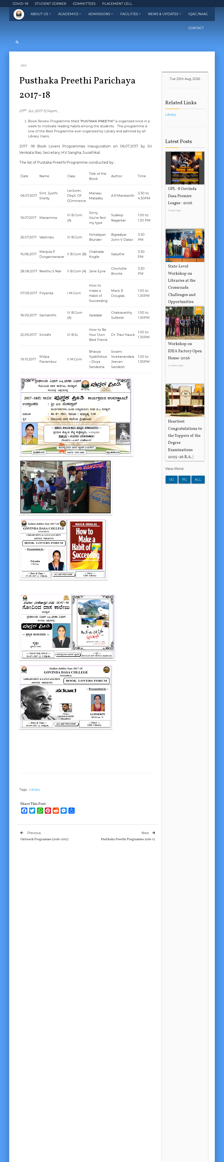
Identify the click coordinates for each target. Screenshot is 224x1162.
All (198, 480)
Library (34, 790)
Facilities (129, 14)
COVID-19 (20, 3)
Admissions (99, 14)
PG (184, 480)
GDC (24, 65)
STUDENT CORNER (50, 3)
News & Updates (163, 14)
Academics (68, 14)
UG (171, 480)
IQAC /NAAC (198, 14)
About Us (39, 14)
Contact (196, 28)
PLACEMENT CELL (117, 3)
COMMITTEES (84, 3)
